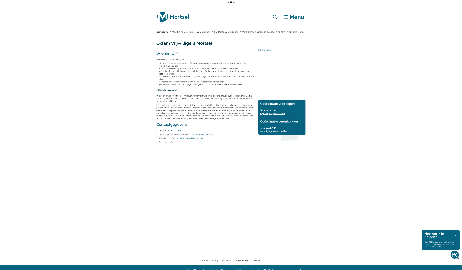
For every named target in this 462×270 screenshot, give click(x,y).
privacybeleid (436, 244)
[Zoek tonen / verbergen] (274, 17)
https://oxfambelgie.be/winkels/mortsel (185, 138)
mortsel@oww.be (173, 130)
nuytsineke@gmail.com (202, 134)
